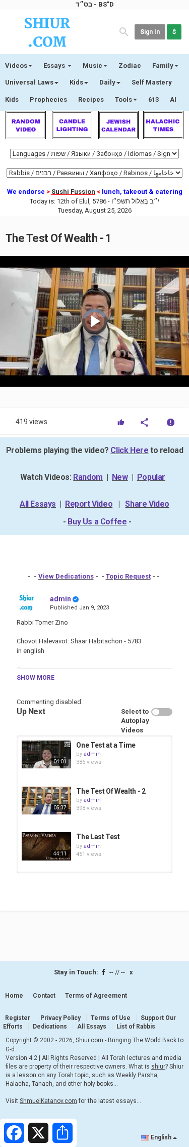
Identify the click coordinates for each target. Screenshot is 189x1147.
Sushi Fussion (73, 191)
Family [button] (162, 65)
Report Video (88, 504)
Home (14, 995)
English (161, 1137)
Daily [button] (107, 82)
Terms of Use (111, 1017)
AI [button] (173, 99)
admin (60, 599)
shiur (158, 1066)
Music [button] (92, 65)
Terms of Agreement (96, 995)
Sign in (150, 31)
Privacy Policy (60, 1017)
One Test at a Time (106, 745)
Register (17, 1017)
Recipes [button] (91, 99)
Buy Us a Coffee (97, 521)
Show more (35, 677)
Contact (44, 995)
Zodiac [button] (129, 65)
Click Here (129, 450)
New (120, 477)
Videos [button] (16, 65)
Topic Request (128, 576)
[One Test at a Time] (46, 754)
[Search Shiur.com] (124, 31)
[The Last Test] (46, 846)
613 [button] (153, 99)
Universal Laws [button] (29, 82)
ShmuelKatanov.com (48, 1100)
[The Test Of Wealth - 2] (46, 800)
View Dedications (66, 576)
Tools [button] (123, 99)
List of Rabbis (135, 1026)
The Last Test (97, 837)
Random (88, 477)
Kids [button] (76, 82)
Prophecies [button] (48, 99)
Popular (151, 477)
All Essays (38, 504)
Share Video (147, 504)
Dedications (50, 1026)
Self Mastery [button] (152, 82)
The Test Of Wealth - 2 (110, 791)
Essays (55, 65)
